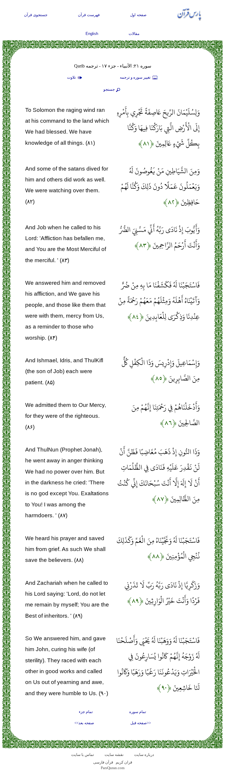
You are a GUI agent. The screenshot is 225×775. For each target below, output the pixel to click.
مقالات (134, 33)
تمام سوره (137, 712)
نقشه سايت (114, 754)
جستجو (109, 89)
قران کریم (124, 762)
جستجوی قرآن (35, 15)
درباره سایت (144, 754)
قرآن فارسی (103, 762)
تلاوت (72, 77)
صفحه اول (138, 15)
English (92, 33)
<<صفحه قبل (140, 723)
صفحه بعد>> (84, 723)
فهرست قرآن (89, 15)
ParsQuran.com (113, 768)
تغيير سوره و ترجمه (135, 77)
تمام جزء (86, 712)
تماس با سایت (82, 754)
